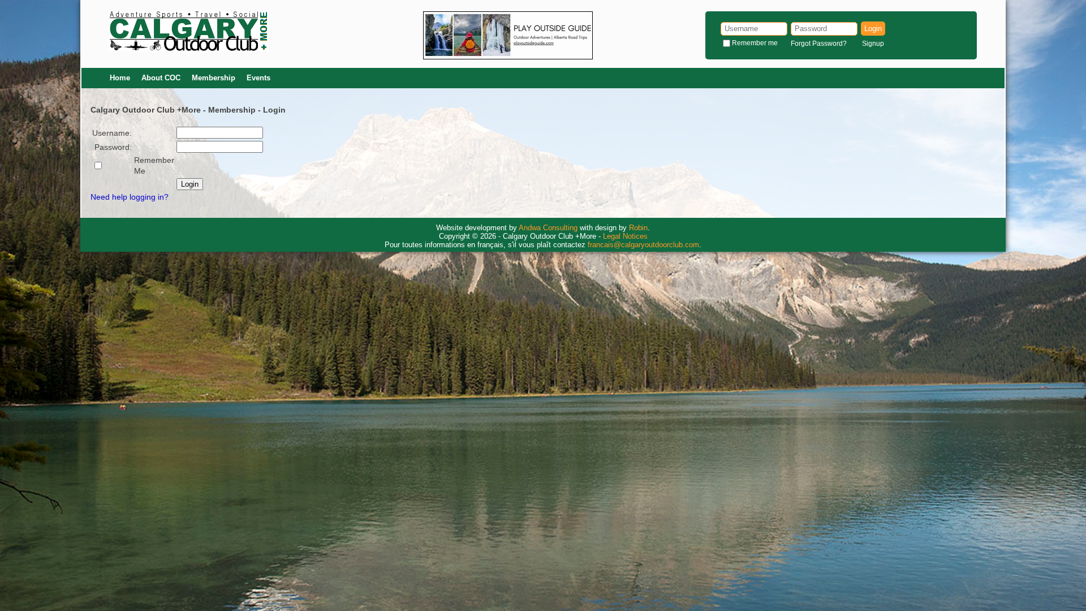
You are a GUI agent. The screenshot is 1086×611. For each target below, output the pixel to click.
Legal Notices (625, 236)
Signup (873, 44)
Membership (213, 78)
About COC (160, 78)
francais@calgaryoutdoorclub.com (643, 244)
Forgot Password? (819, 44)
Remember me (755, 43)
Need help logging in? (129, 196)
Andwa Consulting (548, 227)
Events (258, 78)
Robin (638, 227)
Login (873, 28)
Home (120, 78)
